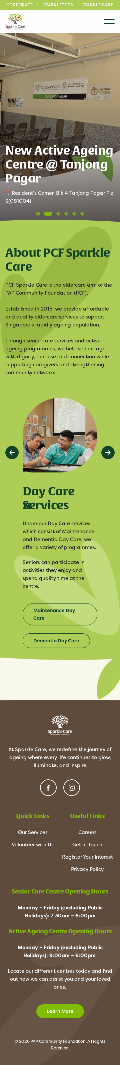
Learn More (60, 1011)
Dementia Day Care (56, 641)
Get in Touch (87, 844)
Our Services (33, 832)
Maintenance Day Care (54, 614)
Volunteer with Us (33, 844)
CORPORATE (19, 5)
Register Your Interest (87, 857)
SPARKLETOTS (58, 5)
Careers (87, 832)
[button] (108, 452)
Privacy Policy (87, 869)
